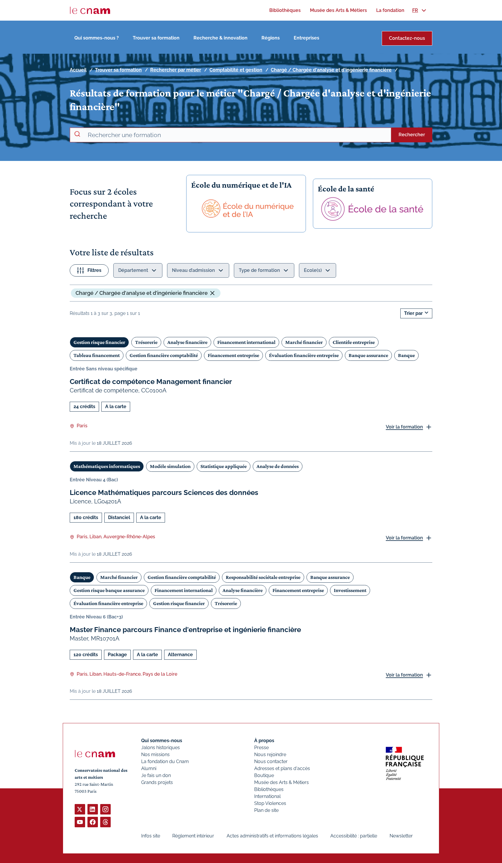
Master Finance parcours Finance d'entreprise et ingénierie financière (185, 629)
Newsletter (401, 836)
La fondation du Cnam (165, 761)
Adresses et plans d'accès (282, 768)
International (267, 796)
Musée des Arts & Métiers (281, 782)
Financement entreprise (233, 355)
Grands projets (157, 782)
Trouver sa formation (156, 38)
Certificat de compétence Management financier (151, 381)
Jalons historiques (160, 747)
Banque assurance (368, 355)
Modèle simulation (170, 466)
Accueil (78, 70)
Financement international (246, 342)
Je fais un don (156, 775)
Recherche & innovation (220, 38)
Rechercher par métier (175, 70)
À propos (264, 740)
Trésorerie (146, 342)
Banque (406, 355)
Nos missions (155, 754)
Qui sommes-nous (161, 740)
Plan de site (266, 810)
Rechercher (412, 134)
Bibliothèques (269, 789)
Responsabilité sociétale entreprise (263, 577)
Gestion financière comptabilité (164, 355)
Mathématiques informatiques (106, 466)
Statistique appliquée (223, 466)
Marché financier (304, 342)
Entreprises (306, 38)
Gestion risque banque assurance (109, 590)
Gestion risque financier (99, 342)
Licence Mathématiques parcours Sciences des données (164, 492)
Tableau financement (96, 355)
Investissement (350, 590)
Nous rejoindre (270, 754)
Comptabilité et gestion (235, 70)
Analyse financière (187, 342)
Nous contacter (271, 761)
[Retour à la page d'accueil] (90, 10)
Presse (261, 747)
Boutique (264, 775)
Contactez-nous (407, 38)
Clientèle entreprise (354, 342)
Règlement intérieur (193, 836)
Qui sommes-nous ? (96, 38)
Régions (270, 38)
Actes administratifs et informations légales (272, 836)
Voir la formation (404, 427)
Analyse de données (278, 466)
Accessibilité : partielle (353, 836)
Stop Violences (270, 803)
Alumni (148, 768)
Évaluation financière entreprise (304, 355)
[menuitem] (285, 10)
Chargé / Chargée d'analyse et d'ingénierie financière (331, 70)
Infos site (150, 836)
